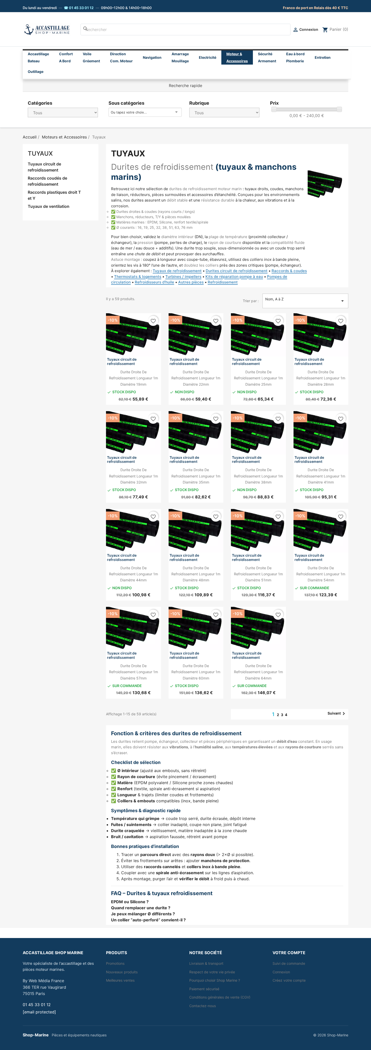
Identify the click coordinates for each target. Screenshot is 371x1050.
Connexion (281, 972)
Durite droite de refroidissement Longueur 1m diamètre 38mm (258, 476)
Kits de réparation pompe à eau (234, 276)
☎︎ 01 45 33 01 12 (79, 8)
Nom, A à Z (305, 300)
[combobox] (185, 29)
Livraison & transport (206, 963)
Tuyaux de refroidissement (177, 270)
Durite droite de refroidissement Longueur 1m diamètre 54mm (320, 574)
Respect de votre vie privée (212, 972)
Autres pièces (191, 282)
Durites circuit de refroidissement (237, 270)
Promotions (115, 963)
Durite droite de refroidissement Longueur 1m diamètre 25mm (258, 378)
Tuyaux (40, 153)
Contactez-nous (202, 1006)
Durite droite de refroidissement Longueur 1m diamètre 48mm (195, 574)
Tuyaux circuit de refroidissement (44, 167)
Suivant (337, 714)
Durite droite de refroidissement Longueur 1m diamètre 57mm (133, 672)
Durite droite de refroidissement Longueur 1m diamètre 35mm (195, 476)
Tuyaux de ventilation (48, 206)
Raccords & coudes (289, 270)
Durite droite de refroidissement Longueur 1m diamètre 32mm (133, 476)
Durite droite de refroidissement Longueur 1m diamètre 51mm (258, 574)
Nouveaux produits (122, 972)
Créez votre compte (289, 980)
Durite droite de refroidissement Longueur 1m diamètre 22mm (195, 378)
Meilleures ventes (120, 980)
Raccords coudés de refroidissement (47, 181)
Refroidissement (223, 282)
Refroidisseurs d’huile (154, 282)
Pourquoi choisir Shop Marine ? (214, 980)
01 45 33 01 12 (37, 1004)
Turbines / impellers (183, 276)
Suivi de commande (289, 963)
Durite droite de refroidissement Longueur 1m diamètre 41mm (320, 476)
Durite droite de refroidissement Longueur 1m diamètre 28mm (320, 378)
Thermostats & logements (137, 276)
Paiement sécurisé (204, 989)
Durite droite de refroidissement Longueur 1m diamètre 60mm (195, 672)
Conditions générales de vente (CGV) (219, 997)
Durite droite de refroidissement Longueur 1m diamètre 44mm (133, 574)
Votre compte (289, 952)
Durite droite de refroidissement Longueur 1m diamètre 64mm (258, 672)
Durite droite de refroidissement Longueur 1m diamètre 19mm (133, 378)
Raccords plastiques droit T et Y (54, 195)
